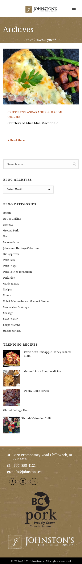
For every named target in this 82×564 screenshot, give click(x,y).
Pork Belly (9, 260)
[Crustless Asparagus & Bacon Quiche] (41, 76)
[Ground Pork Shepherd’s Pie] (11, 378)
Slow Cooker (10, 319)
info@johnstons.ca (27, 472)
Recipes (7, 289)
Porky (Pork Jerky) (36, 390)
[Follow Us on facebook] (12, 481)
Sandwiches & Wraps (16, 307)
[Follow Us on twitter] (34, 481)
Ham (6, 236)
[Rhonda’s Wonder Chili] (11, 425)
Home (29, 40)
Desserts (8, 224)
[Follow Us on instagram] (23, 481)
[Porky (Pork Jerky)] (11, 397)
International (11, 242)
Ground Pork (11, 230)
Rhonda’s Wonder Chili (36, 418)
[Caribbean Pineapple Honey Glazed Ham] (11, 358)
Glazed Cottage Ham (16, 410)
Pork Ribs (9, 277)
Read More (17, 140)
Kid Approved (11, 254)
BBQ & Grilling (12, 218)
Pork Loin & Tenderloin (17, 271)
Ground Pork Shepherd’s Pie (42, 371)
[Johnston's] (41, 9)
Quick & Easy (11, 283)
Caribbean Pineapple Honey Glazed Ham (47, 353)
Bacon (7, 212)
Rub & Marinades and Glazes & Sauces (26, 301)
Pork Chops (9, 266)
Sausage (8, 313)
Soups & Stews (11, 324)
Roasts (7, 295)
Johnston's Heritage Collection (21, 248)
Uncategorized (12, 330)
